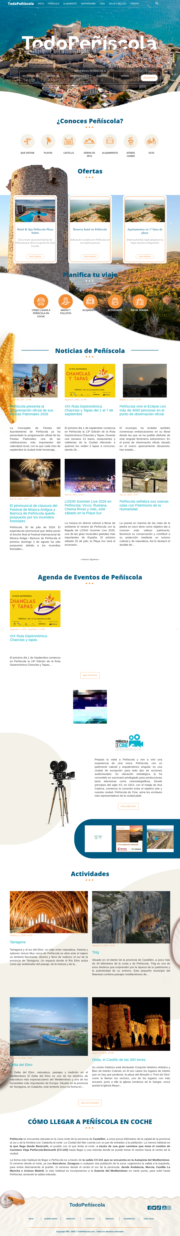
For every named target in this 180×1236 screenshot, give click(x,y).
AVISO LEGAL (149, 1219)
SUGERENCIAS (129, 1219)
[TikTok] (159, 1207)
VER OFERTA (35, 256)
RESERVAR (149, 78)
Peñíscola (53, 3)
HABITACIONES (79, 76)
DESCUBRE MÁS (128, 806)
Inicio (41, 3)
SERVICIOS (109, 1219)
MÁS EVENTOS (90, 675)
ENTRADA (29, 76)
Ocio (102, 3)
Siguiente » (95, 559)
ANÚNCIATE (70, 1219)
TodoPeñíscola (21, 3)
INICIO (31, 1219)
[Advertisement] (90, 1182)
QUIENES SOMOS (50, 1219)
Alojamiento (70, 3)
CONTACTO (90, 1219)
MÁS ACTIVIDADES (90, 1103)
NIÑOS (125, 76)
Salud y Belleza (117, 3)
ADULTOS (102, 76)
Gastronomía (88, 3)
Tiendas (134, 3)
